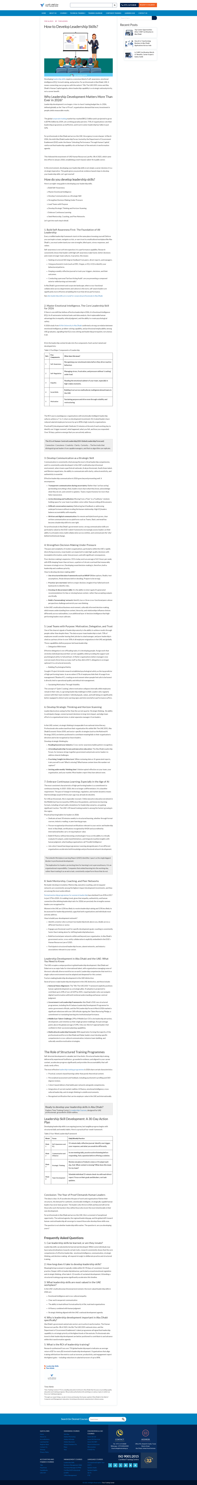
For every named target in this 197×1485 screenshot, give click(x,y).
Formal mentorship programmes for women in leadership (66, 895)
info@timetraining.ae (121, 1448)
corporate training (60, 119)
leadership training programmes (71, 1069)
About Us (52, 13)
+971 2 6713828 (129, 5)
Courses (63, 13)
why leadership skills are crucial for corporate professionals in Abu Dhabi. (75, 296)
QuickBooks (44, 1470)
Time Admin (50, 1368)
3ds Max (66, 1434)
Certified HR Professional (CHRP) (72, 1471)
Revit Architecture (94, 1444)
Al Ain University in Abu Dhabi (70, 325)
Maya (65, 1447)
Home (44, 13)
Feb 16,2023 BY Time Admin (56, 21)
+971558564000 (123, 1446)
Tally (41, 1465)
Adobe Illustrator (69, 1442)
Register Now (44, 1444)
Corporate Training (113, 13)
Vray (65, 1449)
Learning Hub (44, 1442)
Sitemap (42, 1449)
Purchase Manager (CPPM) (72, 1467)
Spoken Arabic (92, 1467)
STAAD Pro (91, 1449)
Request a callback (147, 5)
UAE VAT (43, 1473)
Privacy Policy (44, 1452)
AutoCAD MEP (92, 1442)
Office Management (70, 1475)
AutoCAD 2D (92, 1437)
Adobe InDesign (69, 1439)
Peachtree (43, 1467)
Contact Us (142, 13)
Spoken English (92, 1470)
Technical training (77, 13)
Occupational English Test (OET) (96, 1464)
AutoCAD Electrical (94, 1439)
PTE (89, 1475)
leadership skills (59, 79)
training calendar (95, 13)
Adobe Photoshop (70, 1437)
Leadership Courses (79, 1110)
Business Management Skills (73, 1465)
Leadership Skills (52, 1366)
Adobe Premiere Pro (70, 1444)
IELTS (89, 1473)
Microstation (92, 1447)
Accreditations (45, 1439)
